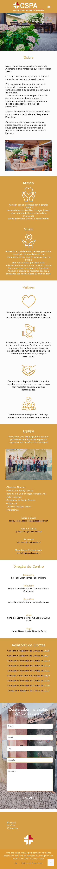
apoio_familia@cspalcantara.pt (28, 532)
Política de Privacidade (32, 863)
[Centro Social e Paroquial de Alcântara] (28, 6)
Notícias (11, 825)
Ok (15, 863)
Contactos (12, 828)
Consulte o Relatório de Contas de (28, 656)
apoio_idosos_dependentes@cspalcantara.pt (28, 521)
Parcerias (11, 823)
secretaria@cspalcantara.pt (28, 542)
